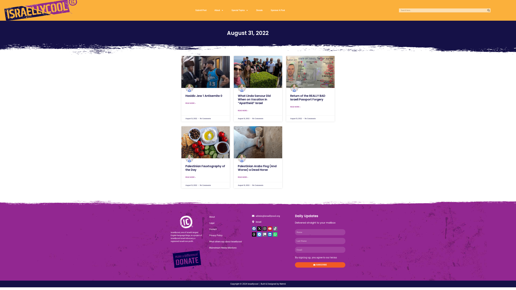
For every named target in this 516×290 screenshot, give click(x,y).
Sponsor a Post (278, 10)
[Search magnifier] (488, 10)
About (217, 10)
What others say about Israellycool (225, 241)
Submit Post (200, 10)
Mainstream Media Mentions (222, 248)
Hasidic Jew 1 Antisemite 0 (203, 96)
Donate (259, 10)
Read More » (190, 103)
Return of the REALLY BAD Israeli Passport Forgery (307, 97)
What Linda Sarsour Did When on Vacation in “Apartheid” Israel (254, 99)
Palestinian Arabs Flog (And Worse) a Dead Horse (257, 168)
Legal (211, 223)
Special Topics (238, 10)
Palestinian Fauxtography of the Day (205, 168)
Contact (213, 229)
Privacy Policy (216, 235)
